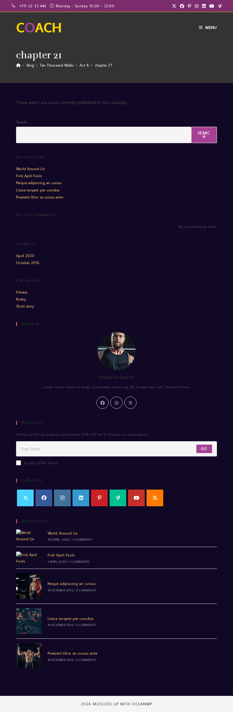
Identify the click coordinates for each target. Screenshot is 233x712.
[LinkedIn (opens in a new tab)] (204, 6)
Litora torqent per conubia (37, 189)
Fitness (21, 292)
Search (21, 121)
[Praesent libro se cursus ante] (29, 656)
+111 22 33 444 (33, 5)
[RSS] (155, 498)
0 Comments (82, 540)
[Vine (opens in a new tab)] (218, 6)
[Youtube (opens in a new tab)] (212, 6)
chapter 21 (103, 65)
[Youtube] (136, 498)
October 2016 (27, 262)
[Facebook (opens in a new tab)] (182, 6)
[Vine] (118, 498)
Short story (25, 306)
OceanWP (142, 703)
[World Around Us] (29, 535)
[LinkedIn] (81, 498)
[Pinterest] (99, 498)
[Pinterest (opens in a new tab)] (189, 6)
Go (204, 448)
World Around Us (30, 168)
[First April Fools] (29, 558)
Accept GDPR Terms (40, 462)
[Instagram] (116, 403)
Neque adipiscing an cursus (39, 182)
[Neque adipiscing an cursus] (29, 586)
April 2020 (25, 255)
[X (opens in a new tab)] (174, 6)
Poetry (21, 299)
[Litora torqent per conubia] (29, 621)
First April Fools (29, 175)
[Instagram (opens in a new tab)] (196, 6)
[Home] (18, 65)
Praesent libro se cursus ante (39, 196)
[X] (130, 403)
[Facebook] (102, 403)
